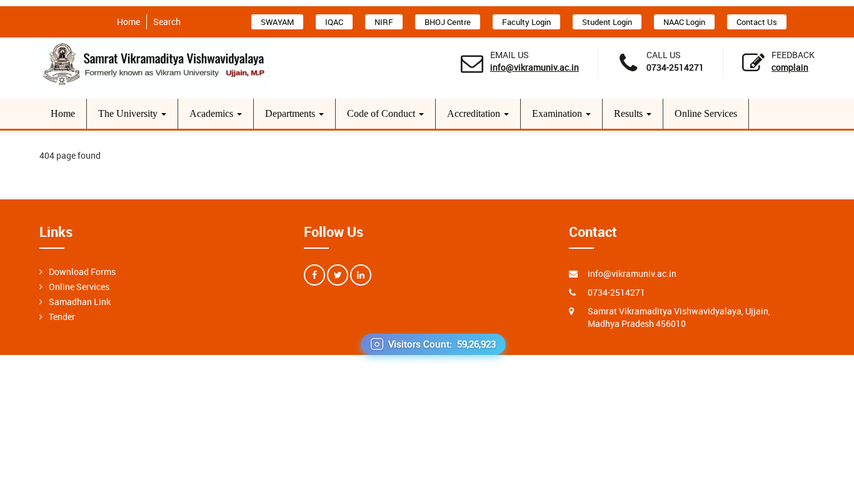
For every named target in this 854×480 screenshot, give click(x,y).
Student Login (607, 22)
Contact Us (756, 22)
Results (629, 113)
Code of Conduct (382, 113)
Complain (789, 67)
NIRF (383, 22)
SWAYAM (277, 22)
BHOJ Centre (447, 22)
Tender (62, 316)
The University (129, 113)
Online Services (706, 113)
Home (128, 22)
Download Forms (82, 272)
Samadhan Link (80, 302)
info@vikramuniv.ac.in (534, 67)
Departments (291, 113)
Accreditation (475, 113)
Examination (558, 113)
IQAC (334, 22)
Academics (212, 113)
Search (167, 22)
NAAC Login (684, 22)
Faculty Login (526, 22)
